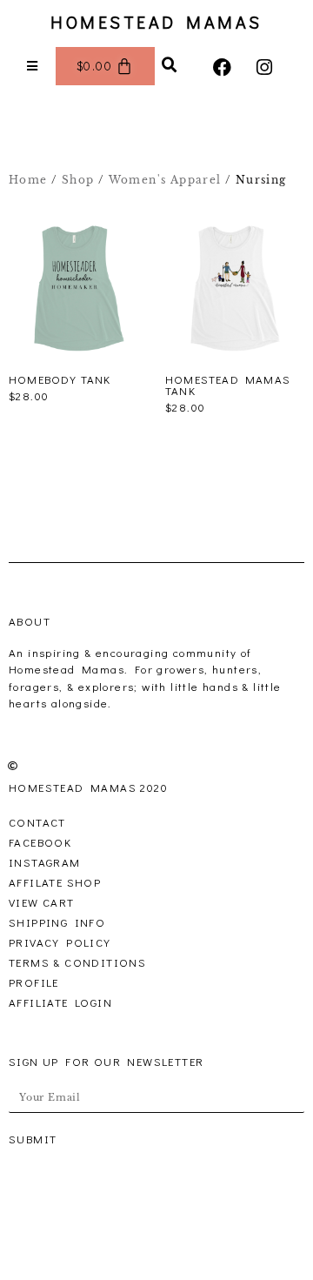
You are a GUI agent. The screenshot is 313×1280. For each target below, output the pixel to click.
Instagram (45, 861)
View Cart (42, 902)
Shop (78, 179)
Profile (34, 982)
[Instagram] (265, 67)
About (29, 620)
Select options (56, 417)
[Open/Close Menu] (32, 66)
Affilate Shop (55, 882)
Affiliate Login (60, 1002)
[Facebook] (223, 67)
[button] (170, 65)
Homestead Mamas (156, 21)
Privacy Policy (60, 942)
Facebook (40, 841)
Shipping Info (57, 922)
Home (28, 179)
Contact (37, 821)
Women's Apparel (165, 179)
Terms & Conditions (77, 962)
